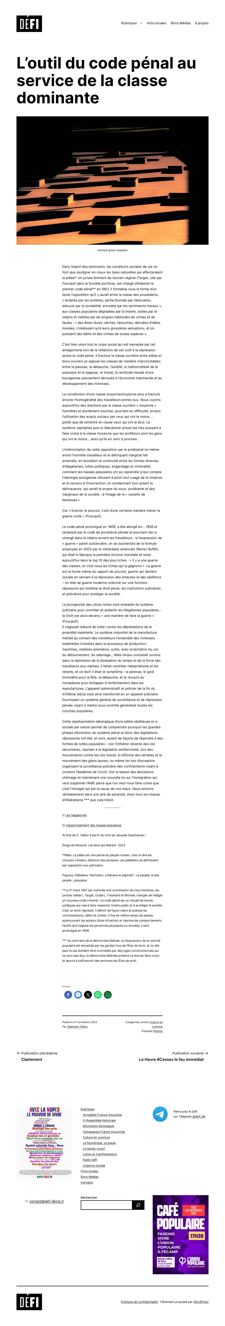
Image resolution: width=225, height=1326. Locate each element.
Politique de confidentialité (139, 1302)
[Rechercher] (138, 1205)
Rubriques (129, 23)
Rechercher (89, 1197)
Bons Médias (181, 23)
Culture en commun (96, 1137)
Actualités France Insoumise (102, 1115)
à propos (202, 23)
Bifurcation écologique (98, 1126)
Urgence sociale (94, 1165)
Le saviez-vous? (94, 1148)
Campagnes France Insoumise (104, 1132)
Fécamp (158, 1031)
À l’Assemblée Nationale (99, 1120)
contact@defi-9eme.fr (47, 1201)
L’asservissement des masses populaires (93, 825)
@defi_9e (199, 1116)
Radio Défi (90, 1160)
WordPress (201, 1302)
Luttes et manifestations (100, 1154)
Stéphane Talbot (77, 1026)
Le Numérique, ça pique (99, 1143)
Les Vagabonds (76, 815)
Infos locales (156, 23)
